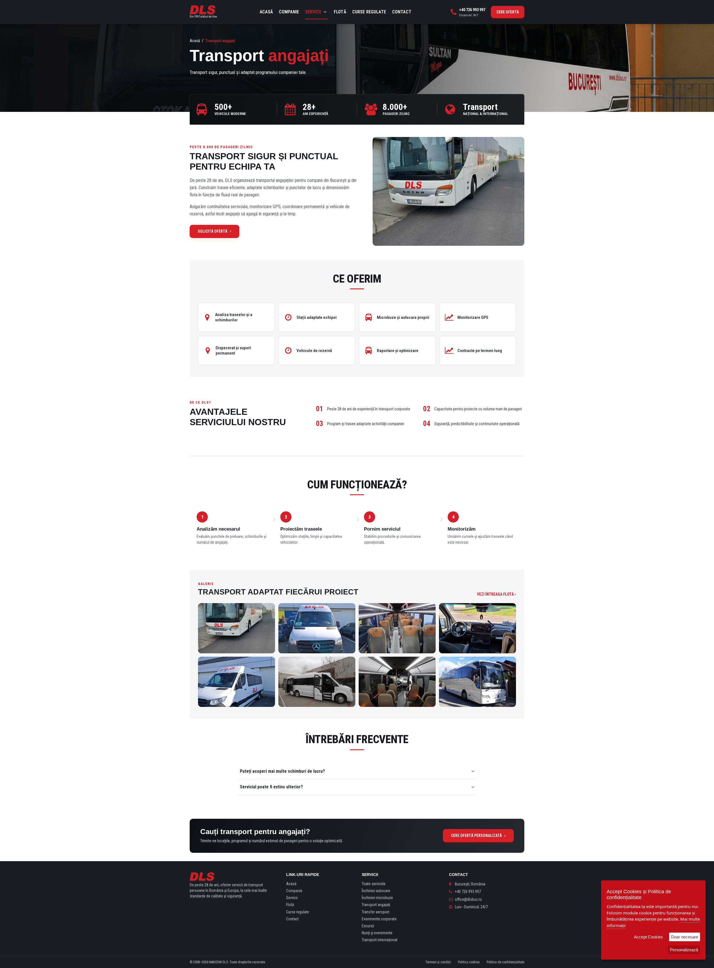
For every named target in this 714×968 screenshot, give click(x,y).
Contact (401, 12)
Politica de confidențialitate (505, 962)
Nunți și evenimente (377, 933)
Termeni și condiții (438, 962)
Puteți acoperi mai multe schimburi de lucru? (282, 771)
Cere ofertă (507, 12)
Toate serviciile (373, 884)
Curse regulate (369, 12)
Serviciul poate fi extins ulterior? (271, 786)
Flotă (340, 12)
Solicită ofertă (212, 231)
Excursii (368, 926)
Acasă (266, 12)
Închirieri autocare (376, 890)
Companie (289, 12)
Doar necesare (684, 937)
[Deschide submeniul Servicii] (325, 12)
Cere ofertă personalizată (476, 835)
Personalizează (684, 949)
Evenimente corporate (379, 919)
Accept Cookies (648, 937)
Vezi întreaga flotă (496, 594)
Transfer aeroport (375, 912)
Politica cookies (469, 962)
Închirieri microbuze (377, 897)
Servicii (313, 12)
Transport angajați (376, 904)
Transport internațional (379, 940)
